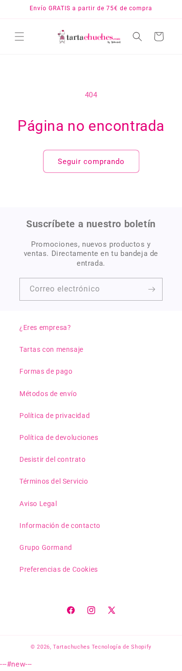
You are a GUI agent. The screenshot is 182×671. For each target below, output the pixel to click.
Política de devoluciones (58, 437)
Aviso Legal (38, 504)
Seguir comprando (91, 161)
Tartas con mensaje (51, 349)
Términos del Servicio (53, 481)
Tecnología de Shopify (122, 647)
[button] (19, 36)
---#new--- (91, 335)
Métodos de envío (48, 394)
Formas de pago (45, 371)
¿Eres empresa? (45, 327)
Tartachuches (71, 647)
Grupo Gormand (45, 547)
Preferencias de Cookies (58, 569)
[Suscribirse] (151, 289)
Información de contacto (59, 525)
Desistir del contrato (52, 459)
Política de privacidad (54, 415)
